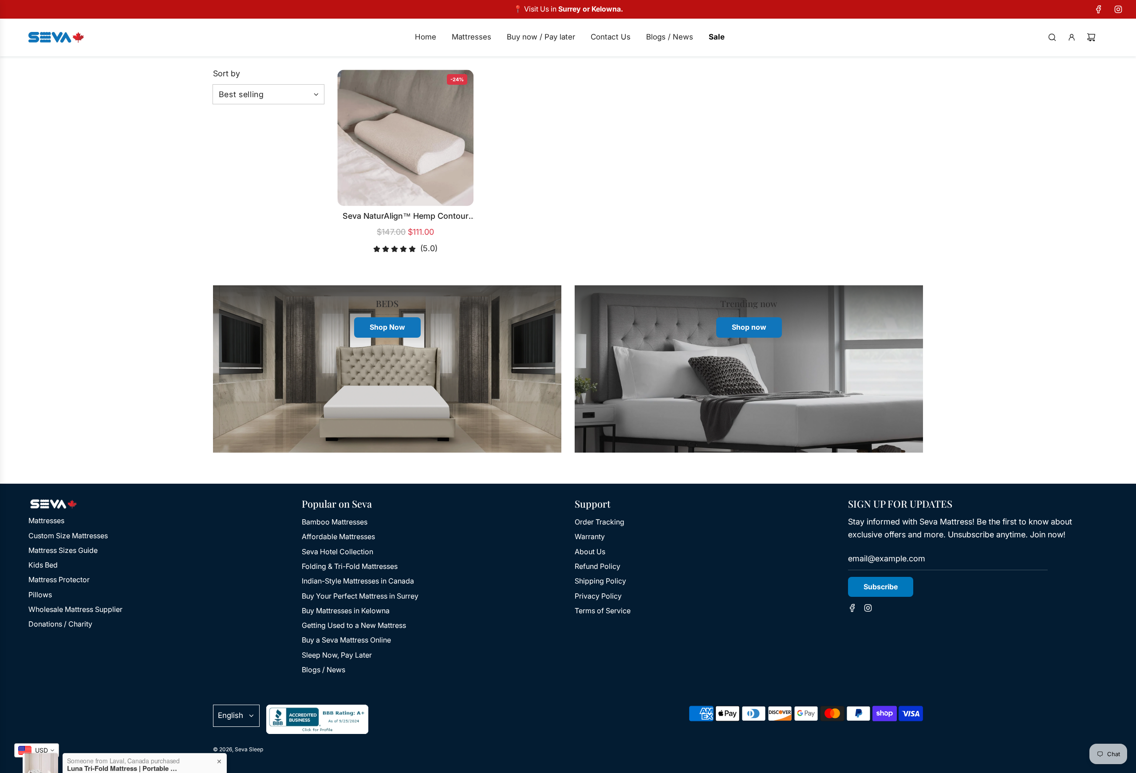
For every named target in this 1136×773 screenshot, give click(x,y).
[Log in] (1071, 37)
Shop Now (387, 327)
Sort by (226, 74)
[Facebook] (1098, 9)
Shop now (749, 327)
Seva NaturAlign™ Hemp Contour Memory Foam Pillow (406, 217)
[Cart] (1091, 37)
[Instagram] (1118, 9)
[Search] (1052, 37)
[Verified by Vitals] (110, 751)
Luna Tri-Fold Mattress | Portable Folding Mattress (122, 739)
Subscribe (881, 586)
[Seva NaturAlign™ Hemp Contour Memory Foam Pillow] (405, 138)
